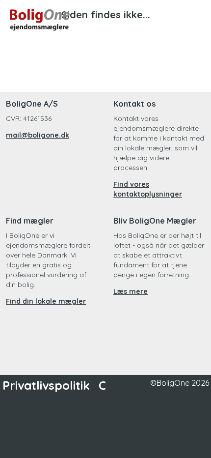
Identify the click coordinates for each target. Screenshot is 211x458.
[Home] (58, 19)
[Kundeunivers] (168, 19)
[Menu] (191, 19)
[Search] (144, 19)
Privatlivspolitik (46, 385)
